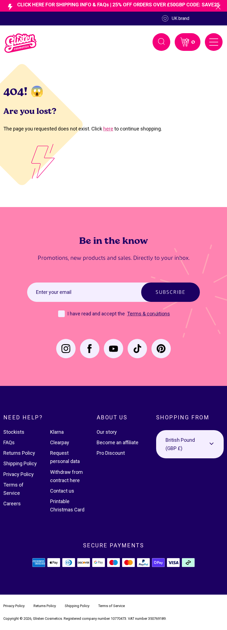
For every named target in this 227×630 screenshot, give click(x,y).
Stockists (13, 432)
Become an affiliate (117, 442)
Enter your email (53, 292)
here (108, 129)
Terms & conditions (148, 314)
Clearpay (59, 442)
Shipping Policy (20, 463)
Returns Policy (19, 453)
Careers (12, 503)
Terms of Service (111, 606)
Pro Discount (111, 453)
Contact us (62, 491)
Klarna (57, 432)
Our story (107, 432)
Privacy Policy (18, 474)
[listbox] (190, 444)
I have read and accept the (96, 314)
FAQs (9, 442)
